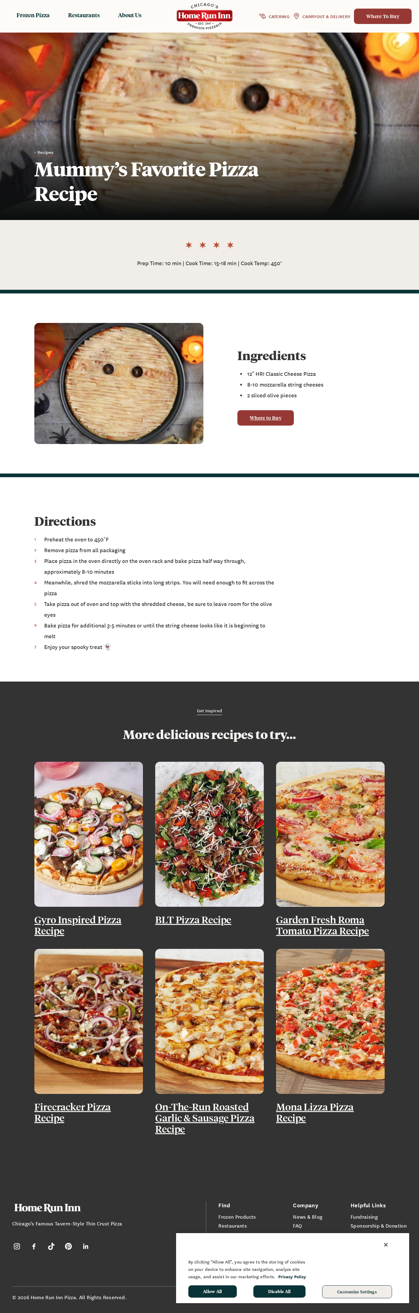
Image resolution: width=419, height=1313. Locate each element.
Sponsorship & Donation (379, 1225)
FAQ (297, 1225)
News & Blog (307, 1216)
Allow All (212, 1291)
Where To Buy (382, 16)
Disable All (279, 1291)
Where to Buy (266, 417)
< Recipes (43, 152)
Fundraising (364, 1216)
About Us (129, 15)
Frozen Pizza (33, 15)
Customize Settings (357, 1291)
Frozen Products (237, 1216)
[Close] (386, 1245)
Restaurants (84, 15)
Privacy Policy (292, 1276)
